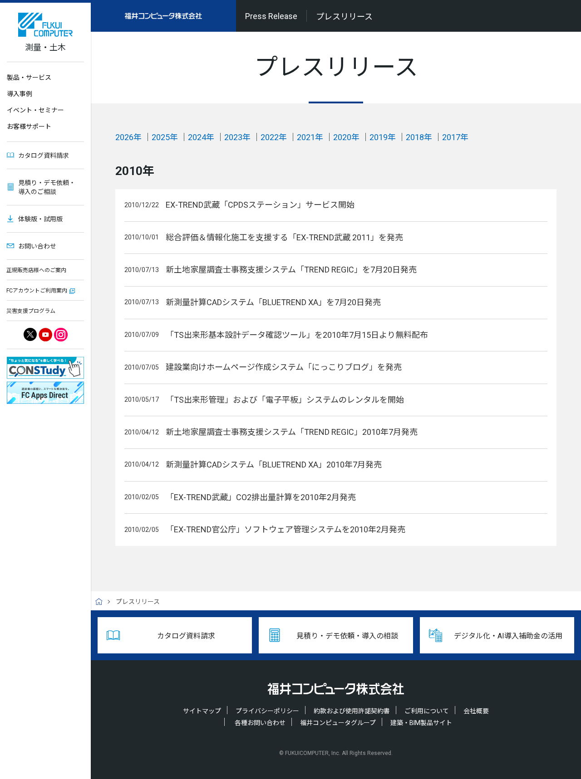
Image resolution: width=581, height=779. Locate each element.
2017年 (455, 137)
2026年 (128, 137)
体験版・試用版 (40, 219)
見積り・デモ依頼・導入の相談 (347, 636)
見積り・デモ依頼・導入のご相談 (46, 187)
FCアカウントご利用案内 (36, 290)
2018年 (419, 137)
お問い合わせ (37, 246)
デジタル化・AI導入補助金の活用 (508, 636)
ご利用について (426, 711)
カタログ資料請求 (43, 155)
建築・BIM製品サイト (421, 722)
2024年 (201, 137)
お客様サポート (29, 126)
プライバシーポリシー (267, 711)
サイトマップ (202, 711)
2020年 (346, 137)
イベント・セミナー (35, 110)
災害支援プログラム (30, 311)
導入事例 (19, 93)
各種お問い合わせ (260, 722)
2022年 (274, 137)
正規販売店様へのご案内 (36, 270)
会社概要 (476, 711)
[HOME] (102, 601)
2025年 (165, 137)
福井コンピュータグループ (338, 722)
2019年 (382, 137)
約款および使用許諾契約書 (352, 711)
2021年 (310, 137)
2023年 (237, 137)
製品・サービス (29, 77)
